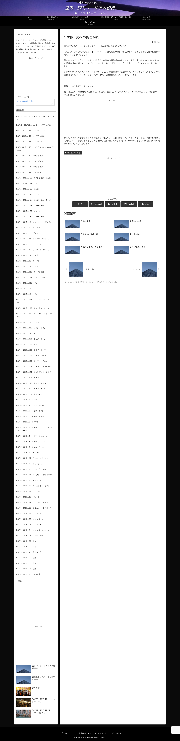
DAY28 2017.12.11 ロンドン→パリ (31, 277)
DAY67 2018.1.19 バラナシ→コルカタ (32, 502)
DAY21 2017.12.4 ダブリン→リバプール (33, 239)
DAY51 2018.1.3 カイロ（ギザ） (30, 411)
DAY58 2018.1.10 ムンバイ (28, 453)
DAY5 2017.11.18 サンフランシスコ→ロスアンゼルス (35, 148)
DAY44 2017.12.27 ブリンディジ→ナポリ (33, 372)
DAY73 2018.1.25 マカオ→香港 (29, 536)
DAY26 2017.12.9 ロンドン (28, 266)
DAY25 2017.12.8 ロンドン (28, 261)
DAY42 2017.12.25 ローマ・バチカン (32, 361)
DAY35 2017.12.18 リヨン (27, 322)
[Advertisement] (112, 119)
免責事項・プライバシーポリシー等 (94, 733)
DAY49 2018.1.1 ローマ (26, 400)
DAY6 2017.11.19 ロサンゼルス (29, 156)
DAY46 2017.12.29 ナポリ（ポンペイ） (32, 383)
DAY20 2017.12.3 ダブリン (28, 233)
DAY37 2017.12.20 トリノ (27, 333)
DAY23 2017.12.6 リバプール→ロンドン (33, 250)
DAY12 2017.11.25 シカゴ (27, 189)
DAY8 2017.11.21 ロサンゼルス (29, 167)
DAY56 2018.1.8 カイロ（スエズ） (31, 442)
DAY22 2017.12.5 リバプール (28, 244)
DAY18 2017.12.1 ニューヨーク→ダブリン (34, 222)
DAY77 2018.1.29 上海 (26, 558)
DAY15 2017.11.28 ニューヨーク (30, 206)
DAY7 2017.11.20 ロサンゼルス (29, 161)
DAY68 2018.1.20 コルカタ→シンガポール (34, 508)
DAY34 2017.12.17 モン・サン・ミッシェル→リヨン (35, 315)
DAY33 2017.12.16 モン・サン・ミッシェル (34, 308)
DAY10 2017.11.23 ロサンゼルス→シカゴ (33, 178)
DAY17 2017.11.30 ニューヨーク (30, 217)
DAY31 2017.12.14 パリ (26, 294)
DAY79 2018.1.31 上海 (26, 569)
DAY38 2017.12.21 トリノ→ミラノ (31, 339)
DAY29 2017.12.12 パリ (26, 283)
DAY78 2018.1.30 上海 (26, 563)
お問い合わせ (116, 733)
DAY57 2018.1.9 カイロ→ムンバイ (31, 447)
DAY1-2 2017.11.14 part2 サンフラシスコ (33, 125)
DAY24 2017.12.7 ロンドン (28, 255)
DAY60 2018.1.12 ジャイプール (29, 464)
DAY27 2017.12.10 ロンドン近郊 (30, 272)
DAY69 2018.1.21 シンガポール (29, 513)
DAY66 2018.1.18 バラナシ (28, 497)
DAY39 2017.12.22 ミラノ (27, 344)
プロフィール (68, 733)
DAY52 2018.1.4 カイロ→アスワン (31, 416)
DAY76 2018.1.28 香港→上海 (28, 552)
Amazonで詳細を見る (25, 101)
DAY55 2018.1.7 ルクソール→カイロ (31, 436)
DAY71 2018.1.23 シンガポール (29, 525)
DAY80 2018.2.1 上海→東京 (28, 574)
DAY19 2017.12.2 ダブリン (28, 228)
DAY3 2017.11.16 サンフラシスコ (30, 136)
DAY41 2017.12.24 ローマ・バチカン (32, 355)
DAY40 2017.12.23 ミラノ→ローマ (31, 350)
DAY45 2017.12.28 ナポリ (27, 378)
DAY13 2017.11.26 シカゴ (27, 194)
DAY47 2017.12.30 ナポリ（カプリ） (32, 389)
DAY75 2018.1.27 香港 (26, 547)
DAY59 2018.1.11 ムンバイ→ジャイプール (34, 458)
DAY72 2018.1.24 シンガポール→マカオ (33, 530)
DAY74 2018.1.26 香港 (26, 541)
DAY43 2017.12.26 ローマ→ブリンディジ (33, 367)
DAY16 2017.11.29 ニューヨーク (30, 211)
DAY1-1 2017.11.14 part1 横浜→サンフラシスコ (35, 117)
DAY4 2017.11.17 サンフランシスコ (31, 141)
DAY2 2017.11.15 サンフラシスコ (30, 130)
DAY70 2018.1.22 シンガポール (29, 519)
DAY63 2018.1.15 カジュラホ (28, 480)
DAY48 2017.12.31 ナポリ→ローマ (31, 394)
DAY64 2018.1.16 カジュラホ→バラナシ (33, 486)
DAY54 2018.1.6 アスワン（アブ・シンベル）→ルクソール (35, 428)
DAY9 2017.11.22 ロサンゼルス (29, 172)
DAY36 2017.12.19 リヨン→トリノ (31, 328)
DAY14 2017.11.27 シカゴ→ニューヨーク (33, 200)
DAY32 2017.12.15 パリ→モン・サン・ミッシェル (35, 301)
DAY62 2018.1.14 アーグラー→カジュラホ (34, 475)
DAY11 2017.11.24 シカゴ (27, 183)
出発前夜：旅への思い (74, 153)
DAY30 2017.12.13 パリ (26, 288)
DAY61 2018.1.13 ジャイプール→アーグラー (34, 469)
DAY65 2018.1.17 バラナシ (28, 491)
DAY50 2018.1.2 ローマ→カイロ (30, 405)
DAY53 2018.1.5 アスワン (27, 422)
